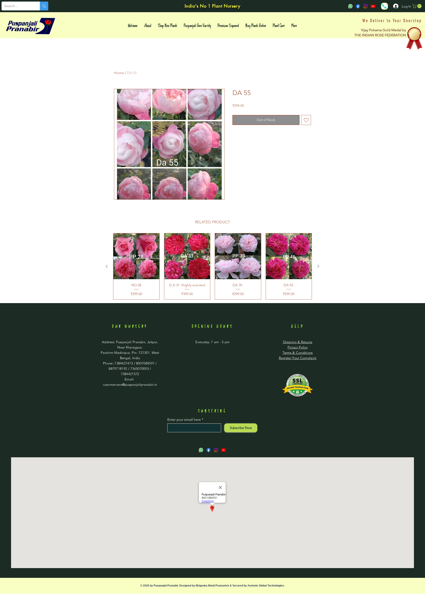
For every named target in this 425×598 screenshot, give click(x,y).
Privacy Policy (298, 347)
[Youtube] (373, 6)
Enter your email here (184, 419)
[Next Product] (318, 266)
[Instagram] (365, 6)
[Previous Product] (106, 266)
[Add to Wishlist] (306, 120)
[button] (417, 6)
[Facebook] (358, 6)
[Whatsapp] (350, 6)
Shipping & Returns (297, 342)
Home (119, 73)
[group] (212, 266)
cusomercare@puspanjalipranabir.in (130, 384)
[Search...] (44, 6)
